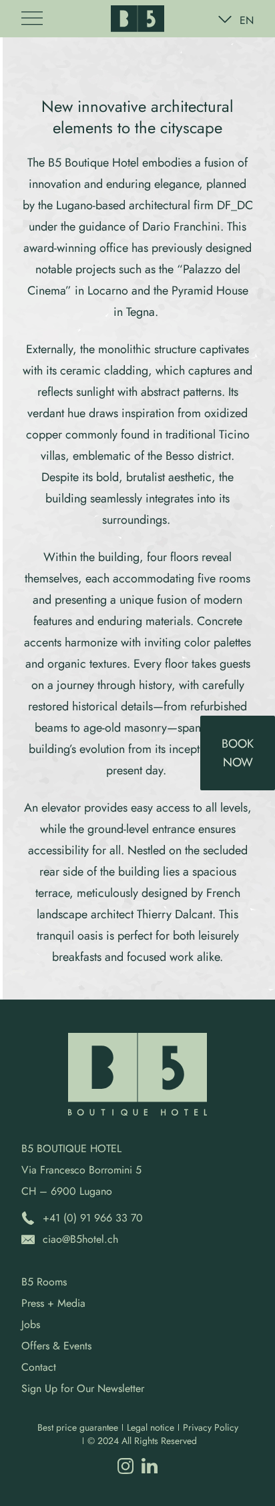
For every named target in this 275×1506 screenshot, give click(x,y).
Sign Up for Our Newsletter (82, 1388)
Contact (38, 1367)
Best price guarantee (77, 1427)
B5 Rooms (44, 1281)
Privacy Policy (210, 1427)
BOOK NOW (238, 753)
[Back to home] (137, 18)
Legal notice (150, 1427)
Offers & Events (56, 1345)
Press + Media (53, 1303)
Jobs (30, 1324)
